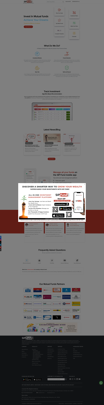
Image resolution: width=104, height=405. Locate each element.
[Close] (84, 184)
